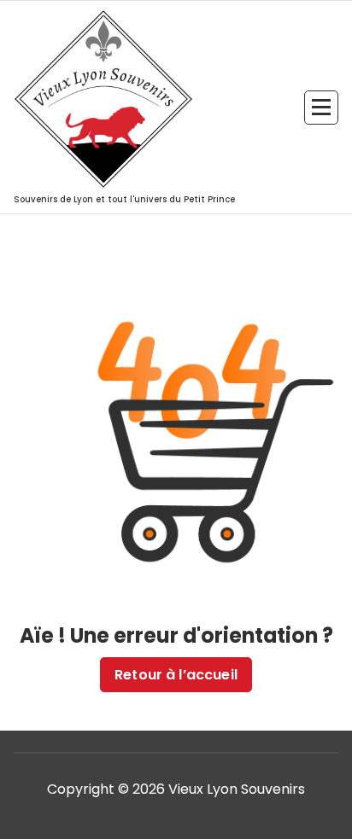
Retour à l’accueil (176, 675)
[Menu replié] (321, 107)
